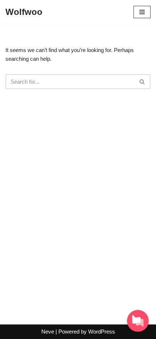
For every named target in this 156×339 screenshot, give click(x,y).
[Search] (142, 81)
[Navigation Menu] (142, 12)
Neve (47, 331)
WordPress (101, 331)
